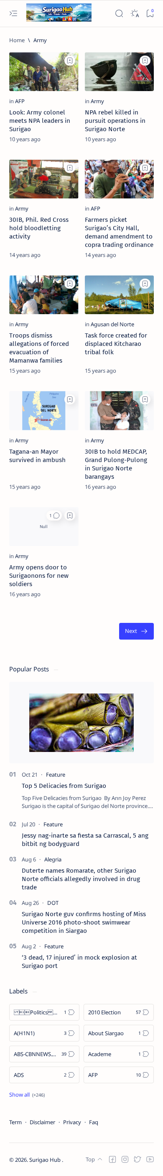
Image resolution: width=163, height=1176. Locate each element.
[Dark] (134, 13)
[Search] (119, 13)
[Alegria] (52, 859)
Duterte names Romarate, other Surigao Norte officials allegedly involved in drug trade (81, 879)
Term (15, 1122)
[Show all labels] (27, 1094)
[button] (54, 516)
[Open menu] (13, 13)
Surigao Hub (45, 1159)
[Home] (17, 40)
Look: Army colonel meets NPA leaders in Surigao (39, 121)
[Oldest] (136, 631)
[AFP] (20, 101)
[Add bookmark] (69, 60)
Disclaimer (42, 1122)
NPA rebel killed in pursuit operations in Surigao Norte (115, 121)
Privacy (72, 1122)
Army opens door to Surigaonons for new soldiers (39, 576)
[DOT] (53, 902)
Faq (93, 1122)
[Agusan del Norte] (112, 324)
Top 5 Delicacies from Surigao (64, 786)
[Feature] (55, 774)
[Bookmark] (150, 13)
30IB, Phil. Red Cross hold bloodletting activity (39, 228)
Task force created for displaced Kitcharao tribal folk (116, 344)
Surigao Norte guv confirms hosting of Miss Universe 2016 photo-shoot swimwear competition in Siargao (84, 922)
